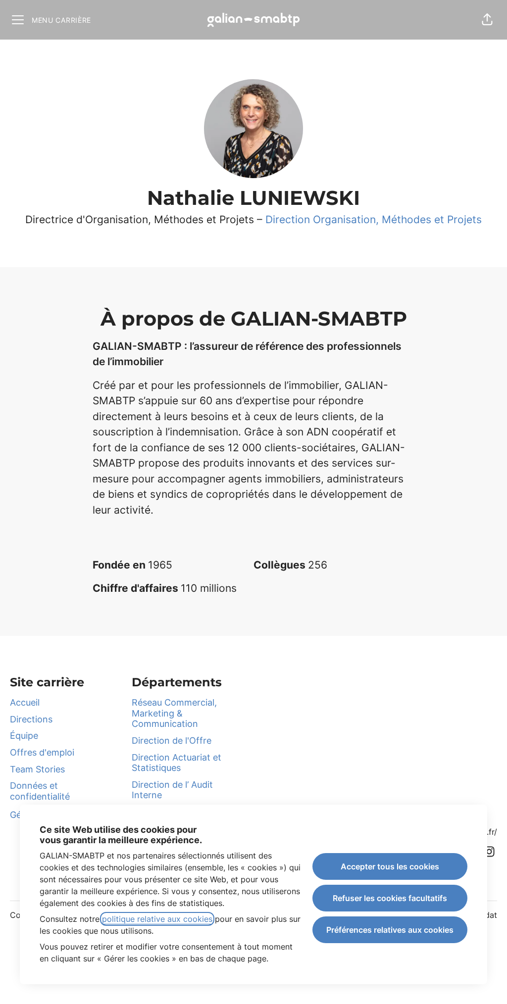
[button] (487, 20)
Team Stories (37, 769)
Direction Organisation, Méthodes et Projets (373, 219)
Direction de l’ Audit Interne (172, 790)
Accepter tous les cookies (390, 866)
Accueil (25, 702)
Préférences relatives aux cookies (390, 930)
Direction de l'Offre (171, 740)
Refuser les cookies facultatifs (390, 898)
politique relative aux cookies (157, 919)
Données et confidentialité (40, 791)
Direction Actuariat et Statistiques (176, 762)
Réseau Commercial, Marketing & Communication (174, 713)
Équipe (24, 735)
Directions (31, 719)
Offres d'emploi (42, 752)
